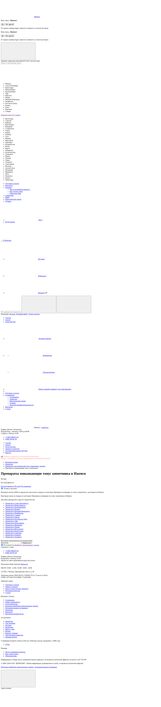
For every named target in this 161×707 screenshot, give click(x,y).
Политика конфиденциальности (22, 405)
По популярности (7, 486)
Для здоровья (10, 623)
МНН (7, 197)
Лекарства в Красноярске (14, 523)
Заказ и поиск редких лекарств (16, 589)
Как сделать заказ (16, 191)
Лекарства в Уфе (11, 521)
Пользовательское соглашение (16, 608)
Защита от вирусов (12, 449)
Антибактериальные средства (16, 451)
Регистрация (10, 222)
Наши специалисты (12, 602)
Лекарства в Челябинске (14, 513)
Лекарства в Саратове (13, 533)
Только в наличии (10, 488)
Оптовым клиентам (12, 591)
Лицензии (13, 399)
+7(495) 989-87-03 (12, 437)
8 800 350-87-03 (11, 439)
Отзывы (8, 201)
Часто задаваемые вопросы (20, 189)
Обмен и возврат (11, 587)
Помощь (8, 187)
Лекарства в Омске (12, 517)
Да (3, 24)
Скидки (8, 318)
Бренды (8, 453)
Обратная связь (15, 193)
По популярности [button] (7, 483)
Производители (11, 637)
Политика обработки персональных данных (21, 606)
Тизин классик (34, 314)
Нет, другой (9, 24)
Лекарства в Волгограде (14, 529)
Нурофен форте (22, 314)
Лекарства (9, 621)
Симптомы (9, 195)
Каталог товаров (11, 633)
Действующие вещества (14, 635)
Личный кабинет (44, 339)
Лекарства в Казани (12, 509)
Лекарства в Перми (12, 527)
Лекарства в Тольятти (13, 537)
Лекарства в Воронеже (13, 525)
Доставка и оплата (12, 183)
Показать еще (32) (7, 115)
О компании (9, 395)
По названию (26, 486)
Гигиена (8, 625)
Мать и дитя (9, 629)
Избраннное (47, 355)
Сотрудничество (11, 604)
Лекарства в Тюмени (13, 535)
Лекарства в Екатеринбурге (15, 507)
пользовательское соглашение (46, 667)
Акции (7, 320)
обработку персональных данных (26, 545)
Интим (7, 631)
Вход (40, 220)
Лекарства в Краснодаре (14, 531)
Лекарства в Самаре (12, 515)
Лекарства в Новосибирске (15, 505)
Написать (24, 564)
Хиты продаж (10, 322)
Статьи (8, 409)
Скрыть (17, 115)
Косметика (9, 627)
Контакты (9, 185)
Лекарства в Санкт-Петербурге (16, 503)
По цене (17, 486)
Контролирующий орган (14, 614)
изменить (44, 427)
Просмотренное (48, 372)
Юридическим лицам (13, 199)
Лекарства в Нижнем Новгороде (17, 511)
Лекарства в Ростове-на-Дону (16, 519)
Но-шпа (12, 314)
